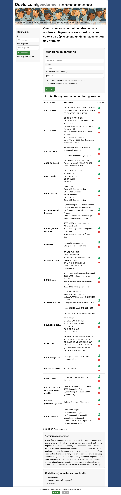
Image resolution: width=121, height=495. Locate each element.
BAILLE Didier (50, 176)
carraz (82, 462)
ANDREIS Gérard (51, 163)
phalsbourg (70, 440)
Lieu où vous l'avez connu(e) (56, 72)
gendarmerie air (85, 457)
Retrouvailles (82, 22)
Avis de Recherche (65, 22)
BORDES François (52, 302)
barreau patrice (81, 443)
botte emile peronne (79, 454)
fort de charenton (58, 440)
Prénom (48, 64)
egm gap (98, 454)
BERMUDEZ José (51, 260)
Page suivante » (60, 429)
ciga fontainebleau (68, 459)
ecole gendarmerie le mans (85, 451)
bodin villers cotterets (66, 443)
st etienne (89, 462)
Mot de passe (22, 44)
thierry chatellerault (59, 457)
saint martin (92, 443)
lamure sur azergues (88, 465)
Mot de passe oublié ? (26, 56)
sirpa (58, 459)
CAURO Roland (51, 416)
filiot (81, 459)
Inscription (32, 22)
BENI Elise (48, 244)
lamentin (48, 457)
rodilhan (97, 459)
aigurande (87, 448)
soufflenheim (88, 459)
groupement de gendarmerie (61, 451)
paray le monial (65, 465)
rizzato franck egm (82, 440)
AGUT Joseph (50, 110)
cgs (77, 459)
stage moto (49, 454)
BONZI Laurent (50, 280)
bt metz (48, 440)
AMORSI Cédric (51, 151)
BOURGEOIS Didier (52, 325)
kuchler (77, 446)
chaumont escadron (64, 462)
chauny (54, 443)
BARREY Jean (50, 193)
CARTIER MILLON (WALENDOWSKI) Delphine (52, 390)
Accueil (21, 22)
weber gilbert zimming (74, 448)
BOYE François (51, 343)
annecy (70, 446)
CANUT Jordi (50, 379)
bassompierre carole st (89, 446)
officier (99, 451)
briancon (96, 462)
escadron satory (58, 448)
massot (76, 462)
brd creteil (76, 465)
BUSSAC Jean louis (52, 368)
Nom (47, 57)
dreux (76, 457)
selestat (48, 465)
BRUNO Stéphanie (52, 358)
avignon (48, 448)
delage (70, 457)
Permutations (46, 22)
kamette (91, 454)
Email (19, 36)
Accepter (56, 492)
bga (99, 465)
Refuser (65, 492)
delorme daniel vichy (62, 454)
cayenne (55, 465)
